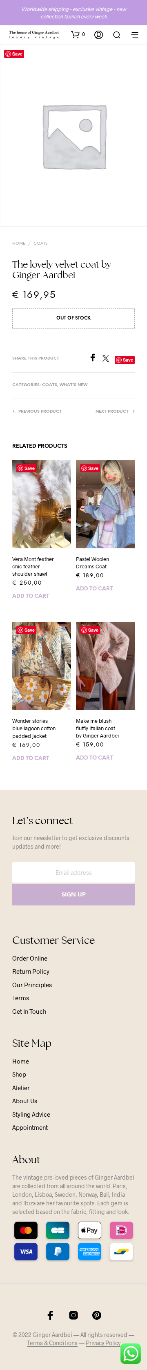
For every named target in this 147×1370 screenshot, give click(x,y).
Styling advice (31, 1114)
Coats (40, 243)
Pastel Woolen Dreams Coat (92, 563)
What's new (73, 385)
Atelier (21, 1087)
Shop (19, 1074)
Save (29, 468)
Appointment (30, 1127)
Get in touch (29, 1011)
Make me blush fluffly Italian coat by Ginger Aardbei (97, 728)
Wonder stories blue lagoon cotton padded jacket (34, 728)
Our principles (32, 984)
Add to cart (30, 596)
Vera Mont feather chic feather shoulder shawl (33, 566)
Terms (20, 997)
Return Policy (30, 971)
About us (24, 1100)
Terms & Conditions (52, 1343)
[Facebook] (95, 359)
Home (18, 243)
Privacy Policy (103, 1343)
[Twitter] (108, 359)
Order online (29, 958)
